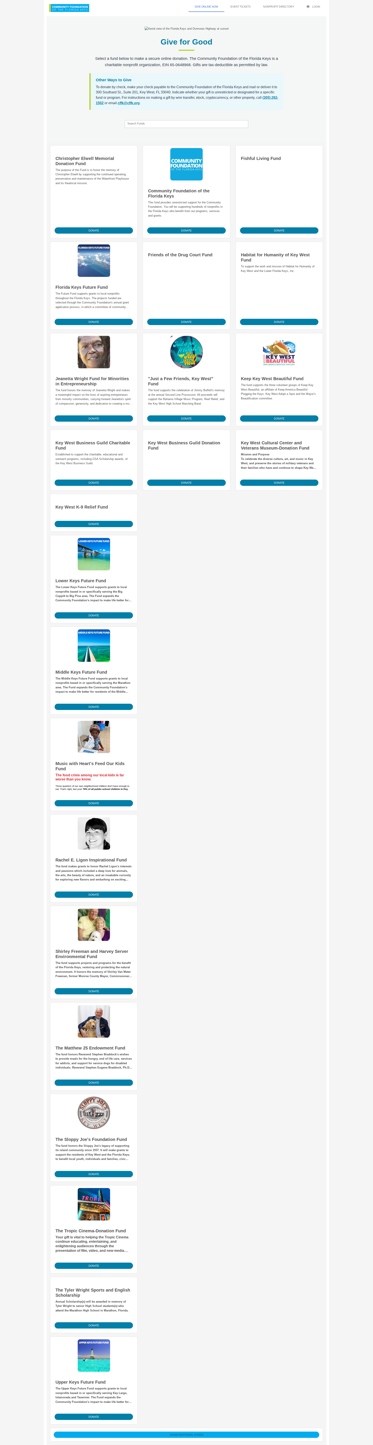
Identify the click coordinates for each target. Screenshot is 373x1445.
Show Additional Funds (186, 1434)
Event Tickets (241, 6)
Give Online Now (206, 6)
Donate (94, 230)
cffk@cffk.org (129, 103)
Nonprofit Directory (278, 6)
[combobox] (186, 124)
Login (315, 6)
